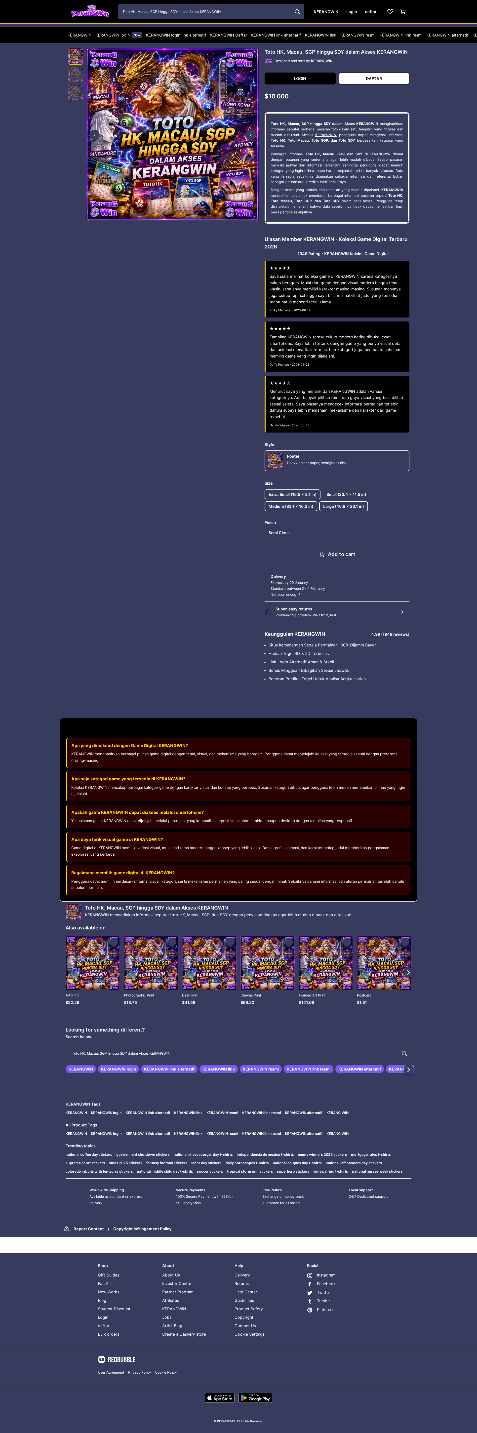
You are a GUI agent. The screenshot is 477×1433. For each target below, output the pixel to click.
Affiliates (170, 1300)
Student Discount (114, 1308)
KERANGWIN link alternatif (276, 35)
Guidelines (244, 1300)
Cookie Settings (250, 1334)
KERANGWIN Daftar (228, 35)
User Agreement (111, 1372)
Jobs (166, 1317)
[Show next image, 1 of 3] (251, 135)
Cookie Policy (166, 1372)
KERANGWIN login (117, 35)
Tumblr (323, 1300)
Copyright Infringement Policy (142, 1228)
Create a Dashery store (184, 1334)
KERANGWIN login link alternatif (176, 35)
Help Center (246, 1291)
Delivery (242, 1275)
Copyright (244, 1317)
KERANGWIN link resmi (401, 35)
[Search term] (297, 12)
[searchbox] (238, 1053)
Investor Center (176, 1283)
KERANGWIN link (320, 35)
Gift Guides (108, 1275)
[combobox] (211, 12)
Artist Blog (172, 1325)
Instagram (326, 1275)
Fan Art (105, 1283)
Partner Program (178, 1291)
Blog (102, 1300)
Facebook (326, 1283)
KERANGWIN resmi (358, 35)
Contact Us (245, 1325)
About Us (171, 1275)
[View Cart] (403, 12)
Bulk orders (108, 1334)
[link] (81, 1069)
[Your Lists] (390, 12)
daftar (103, 1325)
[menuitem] (79, 35)
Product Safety (249, 1308)
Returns (242, 1283)
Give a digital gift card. (319, 594)
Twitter (323, 1292)
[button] (75, 56)
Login (103, 1317)
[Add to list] (114, 942)
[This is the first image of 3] (94, 135)
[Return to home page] (90, 11)
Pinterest (325, 1309)
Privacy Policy (139, 1372)
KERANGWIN (79, 35)
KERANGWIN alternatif (448, 35)
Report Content (89, 1228)
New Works (108, 1291)
